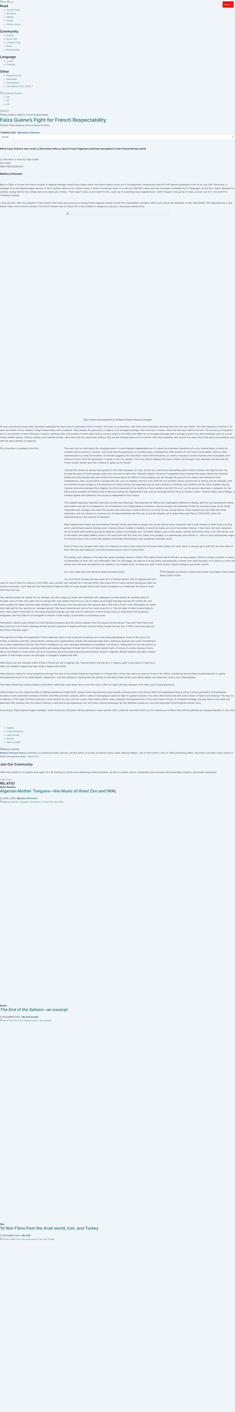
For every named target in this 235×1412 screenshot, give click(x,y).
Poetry (10, 20)
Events (10, 35)
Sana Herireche (29, 798)
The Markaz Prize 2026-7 (20, 86)
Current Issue (13, 9)
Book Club (12, 39)
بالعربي (10, 60)
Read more (33, 756)
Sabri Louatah (14, 742)
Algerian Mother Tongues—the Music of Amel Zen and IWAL (58, 790)
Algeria (10, 727)
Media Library (14, 24)
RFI (224, 191)
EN (8, 97)
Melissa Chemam (30, 132)
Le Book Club (13, 42)
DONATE (4, 111)
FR (8, 100)
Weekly (10, 17)
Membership (13, 49)
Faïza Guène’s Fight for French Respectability (53, 120)
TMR (28, 1235)
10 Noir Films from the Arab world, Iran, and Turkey (49, 1228)
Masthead (12, 79)
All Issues (11, 13)
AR (8, 104)
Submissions (13, 82)
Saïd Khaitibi (32, 1017)
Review (10, 738)
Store (9, 46)
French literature (15, 731)
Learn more (6, 779)
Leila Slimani (13, 735)
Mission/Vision (14, 75)
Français (11, 64)
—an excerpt (34, 1009)
